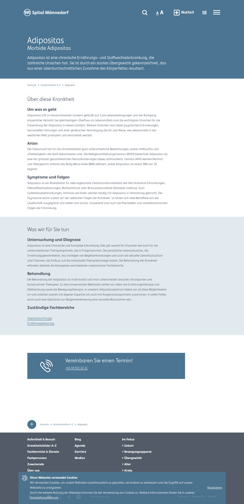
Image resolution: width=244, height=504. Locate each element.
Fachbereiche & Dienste (43, 451)
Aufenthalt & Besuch (41, 439)
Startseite (32, 85)
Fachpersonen (37, 458)
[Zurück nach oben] (31, 424)
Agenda (80, 445)
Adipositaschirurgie (39, 318)
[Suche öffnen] (145, 13)
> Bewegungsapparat (136, 451)
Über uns (33, 470)
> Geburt (128, 445)
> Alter (126, 464)
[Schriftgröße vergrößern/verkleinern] (160, 12)
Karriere (80, 451)
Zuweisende (35, 464)
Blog (78, 439)
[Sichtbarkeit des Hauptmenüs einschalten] (216, 12)
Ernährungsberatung (40, 323)
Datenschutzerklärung (44, 497)
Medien (80, 458)
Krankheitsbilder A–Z (51, 85)
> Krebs (127, 470)
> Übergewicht (132, 458)
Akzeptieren (214, 487)
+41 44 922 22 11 (76, 368)
